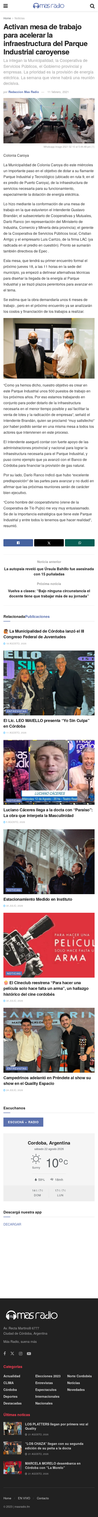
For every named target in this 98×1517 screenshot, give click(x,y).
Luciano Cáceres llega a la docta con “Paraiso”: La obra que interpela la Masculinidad (48, 812)
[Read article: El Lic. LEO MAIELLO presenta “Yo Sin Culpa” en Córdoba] (49, 683)
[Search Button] (92, 5)
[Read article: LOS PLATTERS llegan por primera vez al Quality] (12, 1428)
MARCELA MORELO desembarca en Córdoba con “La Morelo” (53, 1465)
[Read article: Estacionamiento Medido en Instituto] (49, 861)
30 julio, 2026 (14, 905)
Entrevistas (16, 711)
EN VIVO (24, 1498)
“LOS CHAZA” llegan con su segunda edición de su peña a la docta (54, 1445)
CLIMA (8, 1382)
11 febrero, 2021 (58, 92)
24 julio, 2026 (14, 1090)
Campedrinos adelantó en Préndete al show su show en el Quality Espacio (47, 1080)
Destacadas (12, 1403)
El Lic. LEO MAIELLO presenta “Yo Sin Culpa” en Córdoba (46, 723)
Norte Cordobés (79, 1376)
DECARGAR (12, 1224)
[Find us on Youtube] (29, 1353)
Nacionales (44, 1403)
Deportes (10, 1396)
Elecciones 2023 (48, 1376)
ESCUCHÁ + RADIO (23, 1122)
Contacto (43, 1498)
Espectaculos (46, 1389)
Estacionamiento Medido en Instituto (37, 899)
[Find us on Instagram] (20, 1353)
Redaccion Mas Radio (23, 92)
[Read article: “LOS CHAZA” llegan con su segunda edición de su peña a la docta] (12, 1447)
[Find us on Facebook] (4, 1353)
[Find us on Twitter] (12, 1353)
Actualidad (11, 1376)
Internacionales (47, 1396)
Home (7, 18)
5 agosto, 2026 (15, 822)
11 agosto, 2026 (15, 732)
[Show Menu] (5, 5)
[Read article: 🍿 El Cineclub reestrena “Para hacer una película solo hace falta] (49, 945)
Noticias (20, 18)
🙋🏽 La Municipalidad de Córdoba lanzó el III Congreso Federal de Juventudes (43, 634)
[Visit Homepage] (48, 5)
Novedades (76, 1389)
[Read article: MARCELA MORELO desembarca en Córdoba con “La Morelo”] (12, 1467)
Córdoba (10, 1389)
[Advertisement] (49, 1262)
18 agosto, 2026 (15, 643)
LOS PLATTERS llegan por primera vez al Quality (56, 1426)
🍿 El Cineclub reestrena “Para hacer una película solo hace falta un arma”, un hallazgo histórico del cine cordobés (45, 988)
